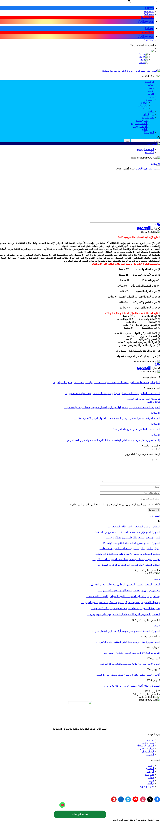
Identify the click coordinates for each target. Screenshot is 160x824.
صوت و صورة (147, 786)
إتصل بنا (150, 754)
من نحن (150, 739)
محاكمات (143, 105)
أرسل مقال (148, 751)
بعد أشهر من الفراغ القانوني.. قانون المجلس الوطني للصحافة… (123, 596)
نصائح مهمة (142, 120)
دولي (151, 96)
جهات (151, 84)
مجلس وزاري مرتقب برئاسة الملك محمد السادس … (129, 590)
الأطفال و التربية (139, 123)
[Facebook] (157, 799)
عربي (151, 90)
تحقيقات (149, 99)
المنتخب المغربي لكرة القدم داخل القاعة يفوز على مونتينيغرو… (123, 614)
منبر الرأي (148, 114)
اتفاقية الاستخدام (145, 745)
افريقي (150, 93)
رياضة (151, 111)
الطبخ (145, 129)
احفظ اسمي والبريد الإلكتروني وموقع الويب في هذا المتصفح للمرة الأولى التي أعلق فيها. (112, 504)
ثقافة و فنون (153, 402)
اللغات (150, 48)
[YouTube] (135, 799)
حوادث (144, 102)
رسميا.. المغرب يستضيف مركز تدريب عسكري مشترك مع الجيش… (120, 602)
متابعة (144, 108)
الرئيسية (149, 82)
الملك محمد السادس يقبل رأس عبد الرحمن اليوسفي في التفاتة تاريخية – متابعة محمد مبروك (112, 393)
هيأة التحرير (148, 742)
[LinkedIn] (121, 799)
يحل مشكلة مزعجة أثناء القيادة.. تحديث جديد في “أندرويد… (125, 608)
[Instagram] (143, 799)
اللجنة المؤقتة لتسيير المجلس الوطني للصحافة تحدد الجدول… (124, 584)
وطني (151, 87)
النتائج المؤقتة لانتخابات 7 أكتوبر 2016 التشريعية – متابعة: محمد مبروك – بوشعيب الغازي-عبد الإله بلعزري (106, 382)
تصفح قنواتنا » (80, 814)
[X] (150, 799)
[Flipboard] (114, 799)
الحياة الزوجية (140, 126)
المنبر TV (149, 132)
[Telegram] (128, 799)
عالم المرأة (148, 117)
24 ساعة (155, 164)
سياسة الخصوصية (144, 748)
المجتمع (150, 768)
